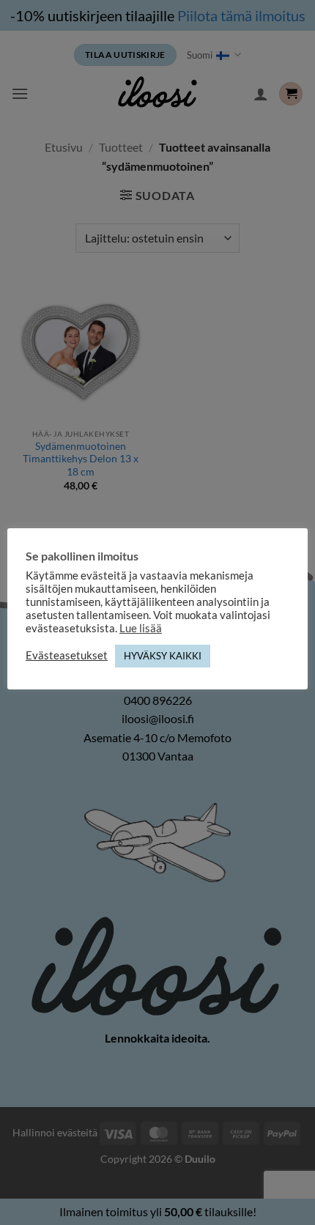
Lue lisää (140, 628)
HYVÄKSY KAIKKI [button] (162, 656)
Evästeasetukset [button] (67, 655)
